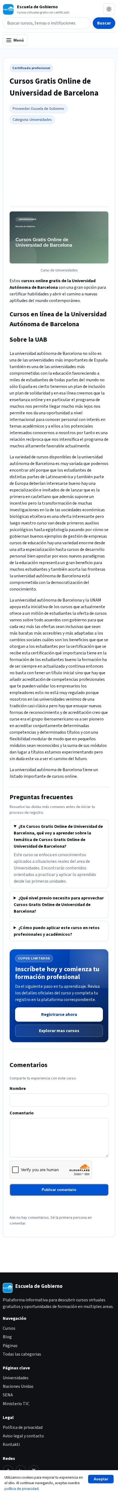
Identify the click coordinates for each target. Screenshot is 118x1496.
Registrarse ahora (59, 1014)
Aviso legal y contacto (23, 1436)
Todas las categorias (22, 1354)
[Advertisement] (59, 165)
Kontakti (11, 1444)
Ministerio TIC (16, 1404)
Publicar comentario (59, 1190)
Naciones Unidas (18, 1386)
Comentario (22, 1113)
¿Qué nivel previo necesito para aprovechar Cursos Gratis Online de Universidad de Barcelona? (59, 904)
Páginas (10, 1346)
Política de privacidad (23, 1427)
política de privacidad (21, 1488)
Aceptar (101, 1479)
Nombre (18, 1089)
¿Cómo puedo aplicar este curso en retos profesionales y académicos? (57, 931)
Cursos (9, 1328)
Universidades (41, 119)
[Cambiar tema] (109, 9)
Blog (7, 1337)
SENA (8, 1395)
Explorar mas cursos (59, 1031)
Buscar (104, 23)
